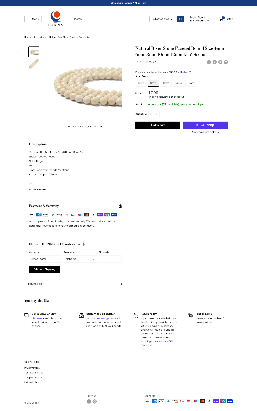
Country (34, 252)
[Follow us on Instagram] (95, 401)
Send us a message (97, 318)
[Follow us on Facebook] (89, 401)
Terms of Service (33, 372)
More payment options (205, 132)
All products (40, 37)
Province (69, 252)
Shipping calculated (159, 96)
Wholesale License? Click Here (128, 3)
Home (27, 37)
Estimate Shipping (44, 269)
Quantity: (141, 114)
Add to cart (158, 125)
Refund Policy (36, 284)
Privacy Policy (32, 368)
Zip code (104, 252)
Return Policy (31, 382)
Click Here (37, 318)
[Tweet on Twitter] (220, 62)
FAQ (171, 341)
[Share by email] (226, 62)
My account (198, 20)
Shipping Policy (33, 377)
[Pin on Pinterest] (215, 62)
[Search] (180, 19)
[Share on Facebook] (209, 62)
